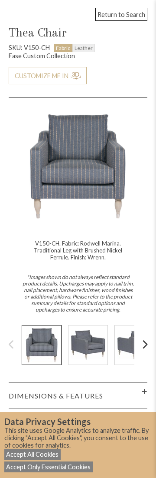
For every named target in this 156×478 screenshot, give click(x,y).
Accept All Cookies (32, 454)
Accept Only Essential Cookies (48, 467)
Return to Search (121, 14)
